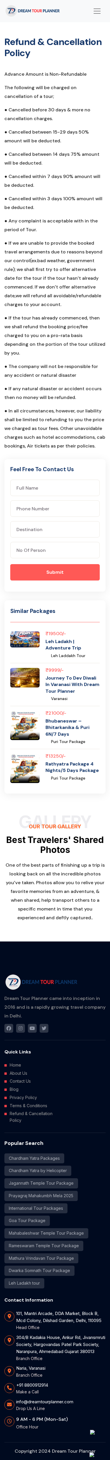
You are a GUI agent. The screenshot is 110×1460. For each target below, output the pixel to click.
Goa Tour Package (27, 1220)
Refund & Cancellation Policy (31, 1117)
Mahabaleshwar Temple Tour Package (46, 1233)
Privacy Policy (23, 1097)
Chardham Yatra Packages (34, 1158)
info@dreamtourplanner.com (44, 1401)
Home (15, 1064)
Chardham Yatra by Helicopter (38, 1170)
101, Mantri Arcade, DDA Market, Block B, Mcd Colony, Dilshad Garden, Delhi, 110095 (58, 1317)
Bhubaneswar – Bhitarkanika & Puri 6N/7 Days (67, 727)
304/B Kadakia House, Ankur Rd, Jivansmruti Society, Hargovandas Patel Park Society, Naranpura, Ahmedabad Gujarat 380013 (60, 1344)
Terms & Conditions (28, 1105)
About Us (18, 1073)
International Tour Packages (36, 1208)
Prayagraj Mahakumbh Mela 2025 (41, 1195)
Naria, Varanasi (30, 1368)
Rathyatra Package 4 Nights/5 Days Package (72, 767)
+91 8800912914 (32, 1385)
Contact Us (20, 1081)
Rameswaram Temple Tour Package (44, 1245)
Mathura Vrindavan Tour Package (41, 1258)
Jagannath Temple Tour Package (41, 1183)
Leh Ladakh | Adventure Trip (63, 644)
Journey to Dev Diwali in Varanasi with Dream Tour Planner (72, 684)
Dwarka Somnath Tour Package (39, 1270)
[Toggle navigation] (97, 11)
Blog (14, 1089)
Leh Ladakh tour (24, 1283)
